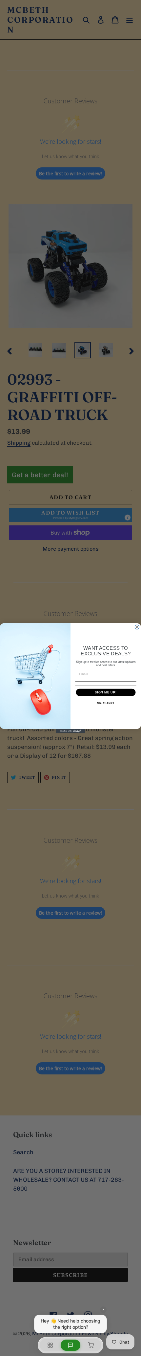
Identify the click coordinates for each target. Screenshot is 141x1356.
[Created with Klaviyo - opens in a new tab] (70, 731)
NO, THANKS (105, 703)
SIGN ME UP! (106, 691)
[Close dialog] (137, 627)
